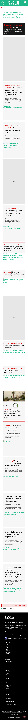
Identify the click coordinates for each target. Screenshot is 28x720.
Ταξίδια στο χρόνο (10, 701)
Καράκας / (9, 461)
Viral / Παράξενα (10, 684)
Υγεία (7, 649)
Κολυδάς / (7, 272)
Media (7, 647)
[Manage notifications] (24, 717)
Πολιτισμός (9, 667)
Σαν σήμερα (8, 698)
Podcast (7, 655)
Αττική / (7, 410)
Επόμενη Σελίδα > (20, 605)
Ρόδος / (8, 425)
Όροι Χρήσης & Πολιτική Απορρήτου (14, 635)
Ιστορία (7, 694)
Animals (8, 681)
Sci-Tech (8, 653)
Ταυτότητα (7, 631)
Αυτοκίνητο (8, 685)
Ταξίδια (7, 688)
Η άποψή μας (9, 662)
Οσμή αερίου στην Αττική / (14, 245)
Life (6, 682)
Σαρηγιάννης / (11, 208)
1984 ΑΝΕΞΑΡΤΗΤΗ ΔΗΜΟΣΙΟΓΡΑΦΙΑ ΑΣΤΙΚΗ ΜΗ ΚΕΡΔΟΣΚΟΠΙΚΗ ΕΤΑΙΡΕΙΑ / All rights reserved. (14, 713)
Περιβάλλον (8, 652)
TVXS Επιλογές (11, 704)
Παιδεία (7, 686)
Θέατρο (7, 670)
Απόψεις (8, 659)
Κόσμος (7, 646)
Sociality (18, 717)
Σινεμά (7, 669)
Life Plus (8, 679)
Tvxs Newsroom (8, 405)
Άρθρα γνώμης (9, 661)
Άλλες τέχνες (9, 674)
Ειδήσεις (8, 642)
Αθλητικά (8, 650)
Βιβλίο (7, 673)
